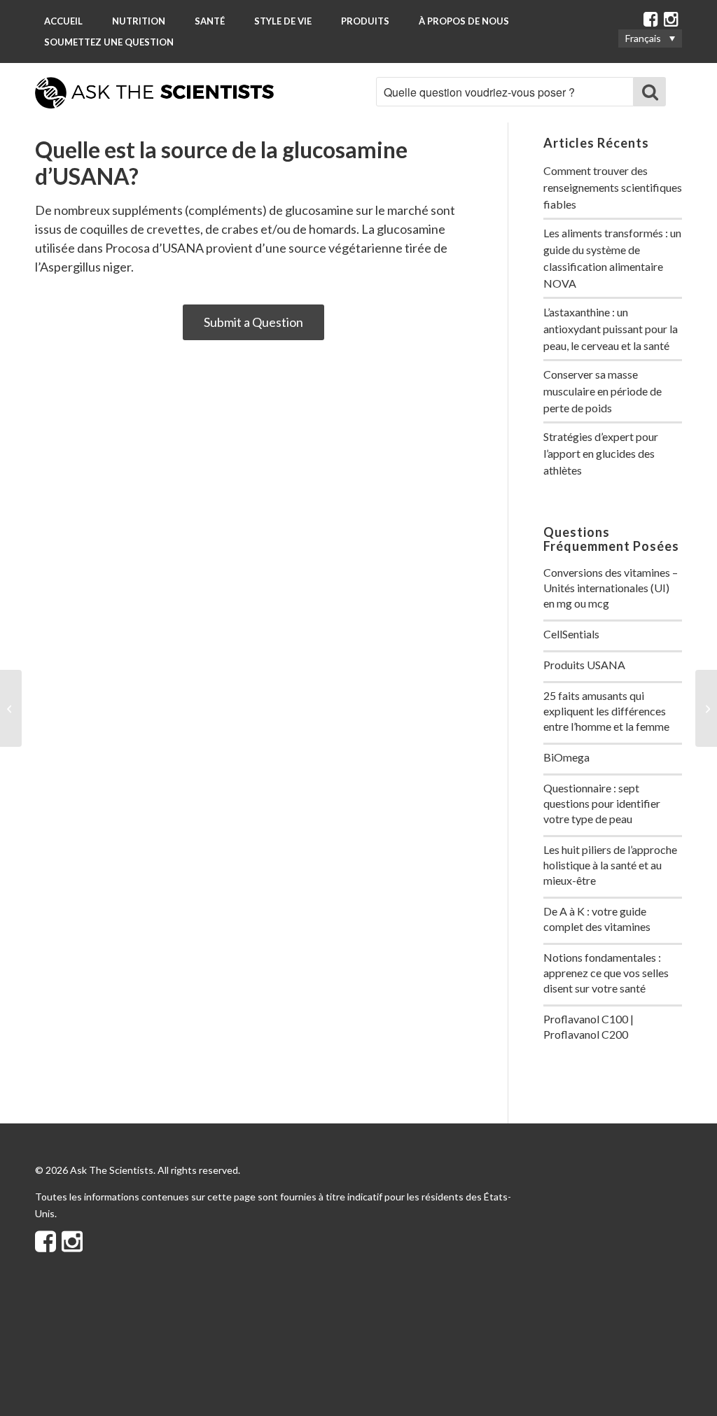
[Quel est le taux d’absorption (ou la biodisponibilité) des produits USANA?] (11, 708)
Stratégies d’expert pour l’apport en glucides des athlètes (600, 453)
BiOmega (566, 757)
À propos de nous (464, 21)
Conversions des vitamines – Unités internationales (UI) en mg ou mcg (610, 588)
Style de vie (283, 21)
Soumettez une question (109, 42)
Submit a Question (253, 322)
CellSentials (571, 633)
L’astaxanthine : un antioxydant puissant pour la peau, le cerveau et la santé (610, 328)
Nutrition (138, 21)
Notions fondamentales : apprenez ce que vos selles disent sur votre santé (606, 973)
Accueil (63, 21)
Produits (365, 21)
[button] (650, 38)
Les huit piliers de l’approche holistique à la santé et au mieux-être (610, 865)
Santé (210, 21)
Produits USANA (584, 664)
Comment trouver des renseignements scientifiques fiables (612, 187)
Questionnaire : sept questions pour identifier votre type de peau (601, 803)
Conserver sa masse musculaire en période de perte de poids (602, 390)
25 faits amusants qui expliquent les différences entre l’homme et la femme (606, 711)
